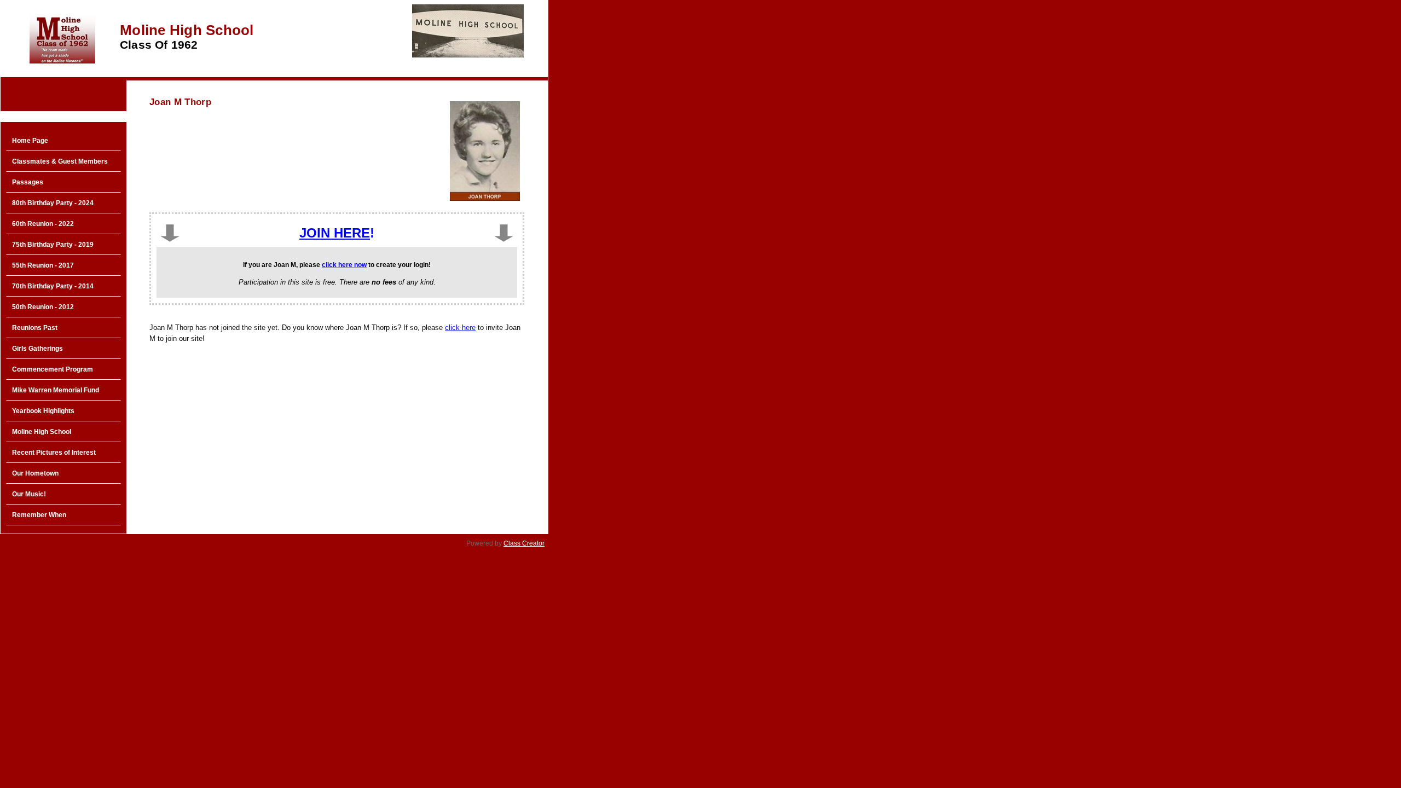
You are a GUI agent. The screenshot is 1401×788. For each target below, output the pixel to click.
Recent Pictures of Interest (54, 452)
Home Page (30, 140)
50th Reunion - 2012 (43, 307)
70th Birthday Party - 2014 (53, 286)
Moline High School (41, 432)
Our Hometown (35, 473)
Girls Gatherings (37, 348)
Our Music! (29, 494)
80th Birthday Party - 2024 (53, 203)
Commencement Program (52, 369)
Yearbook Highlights (43, 411)
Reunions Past (34, 328)
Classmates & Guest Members (60, 161)
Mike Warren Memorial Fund (55, 390)
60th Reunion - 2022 (43, 224)
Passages (27, 182)
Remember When (39, 515)
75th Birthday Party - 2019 (53, 244)
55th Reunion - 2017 (43, 265)
